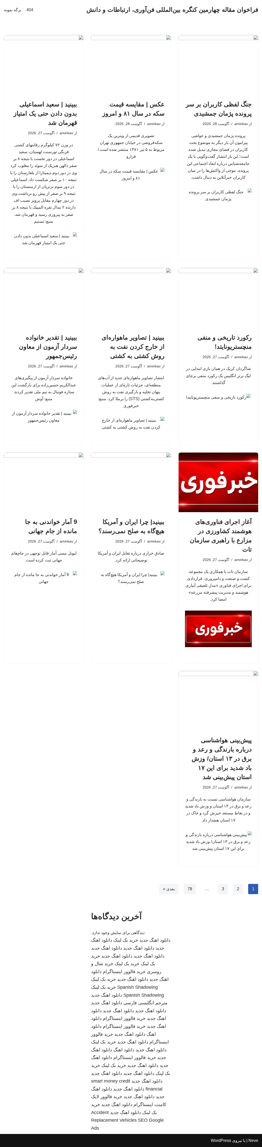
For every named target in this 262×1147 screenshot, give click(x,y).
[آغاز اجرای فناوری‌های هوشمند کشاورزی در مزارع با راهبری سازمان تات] (218, 482)
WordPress (221, 1140)
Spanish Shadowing (137, 987)
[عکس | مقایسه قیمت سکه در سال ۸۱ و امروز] (131, 65)
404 (29, 10)
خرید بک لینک (125, 940)
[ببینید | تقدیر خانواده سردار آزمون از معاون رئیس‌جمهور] (43, 298)
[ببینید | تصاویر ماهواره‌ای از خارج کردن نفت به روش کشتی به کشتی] (131, 298)
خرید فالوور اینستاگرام (124, 971)
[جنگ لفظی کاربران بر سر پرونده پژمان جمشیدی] (218, 65)
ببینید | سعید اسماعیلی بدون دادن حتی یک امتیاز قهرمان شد (45, 113)
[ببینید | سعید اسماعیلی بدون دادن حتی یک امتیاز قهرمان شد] (43, 65)
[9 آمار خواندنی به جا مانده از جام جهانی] (43, 482)
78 (190, 889)
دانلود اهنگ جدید (154, 940)
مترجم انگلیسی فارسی (145, 1002)
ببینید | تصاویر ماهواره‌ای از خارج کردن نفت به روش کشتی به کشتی (133, 346)
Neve (253, 1140)
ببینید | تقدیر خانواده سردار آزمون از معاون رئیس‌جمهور (48, 346)
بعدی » (169, 889)
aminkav (241, 124)
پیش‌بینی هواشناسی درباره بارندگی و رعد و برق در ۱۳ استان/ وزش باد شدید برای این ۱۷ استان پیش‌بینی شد (222, 758)
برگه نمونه (12, 10)
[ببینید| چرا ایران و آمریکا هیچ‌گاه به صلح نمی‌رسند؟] (131, 482)
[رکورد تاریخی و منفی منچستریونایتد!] (218, 298)
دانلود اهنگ (123, 1049)
